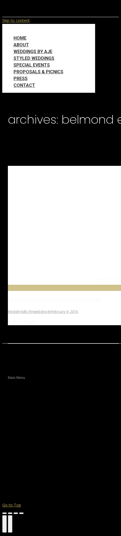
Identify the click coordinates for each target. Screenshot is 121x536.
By (37, 311)
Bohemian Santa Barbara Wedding (54, 300)
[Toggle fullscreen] (16, 513)
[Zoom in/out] (21, 513)
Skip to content (16, 20)
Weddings (16, 311)
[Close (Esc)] (4, 513)
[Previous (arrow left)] (4, 524)
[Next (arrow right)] (10, 524)
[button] (48, 29)
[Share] (10, 513)
